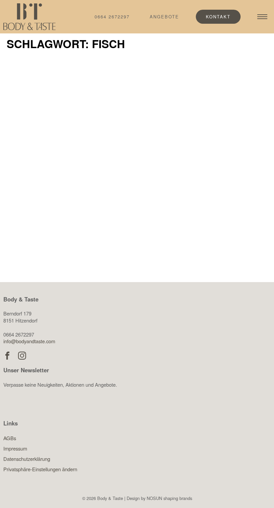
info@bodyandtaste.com (29, 341)
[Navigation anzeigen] (262, 16)
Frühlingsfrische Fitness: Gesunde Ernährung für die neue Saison (202, 188)
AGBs (9, 437)
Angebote (164, 16)
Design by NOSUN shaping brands (159, 498)
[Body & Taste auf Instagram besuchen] (22, 356)
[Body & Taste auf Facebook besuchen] (7, 356)
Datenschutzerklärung (26, 458)
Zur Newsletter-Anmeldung (59, 417)
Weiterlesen (43, 248)
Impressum (15, 448)
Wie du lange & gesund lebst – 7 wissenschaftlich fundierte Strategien (66, 188)
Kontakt (218, 16)
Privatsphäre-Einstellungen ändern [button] (40, 469)
